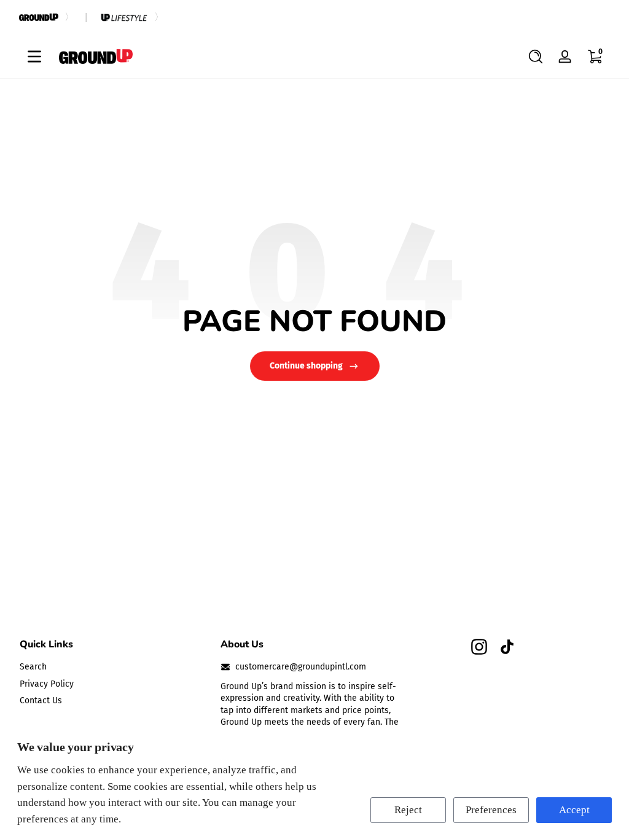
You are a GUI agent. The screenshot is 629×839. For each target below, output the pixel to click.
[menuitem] (114, 667)
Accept (574, 810)
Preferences (491, 810)
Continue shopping (306, 366)
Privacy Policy (47, 684)
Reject (408, 810)
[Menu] (34, 56)
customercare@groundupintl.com (300, 666)
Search (33, 666)
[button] (535, 56)
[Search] (535, 56)
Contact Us (41, 700)
